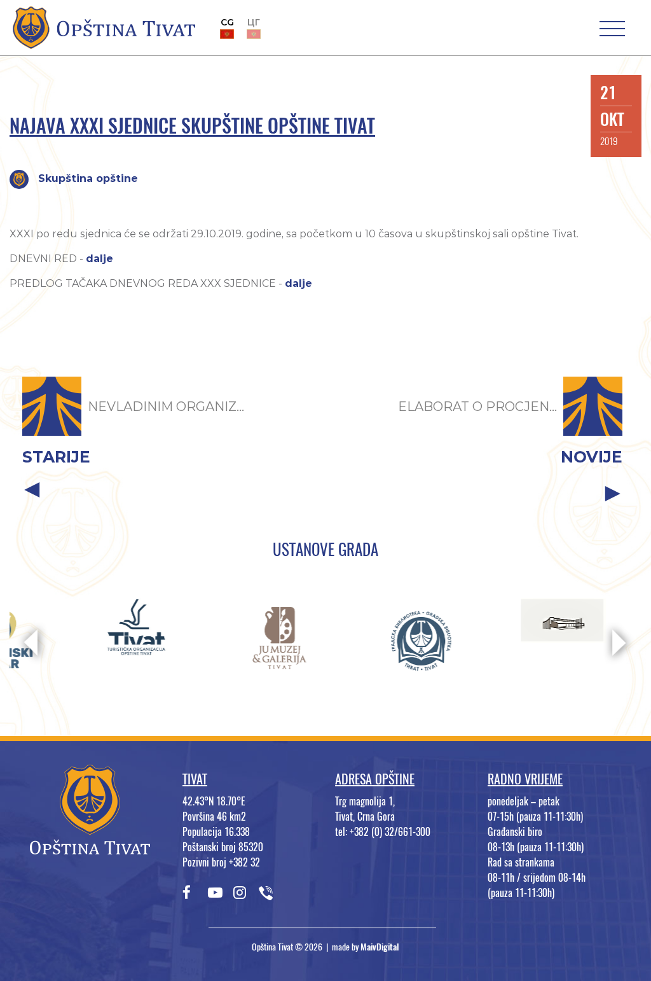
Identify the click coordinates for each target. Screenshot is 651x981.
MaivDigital (379, 947)
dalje (99, 259)
